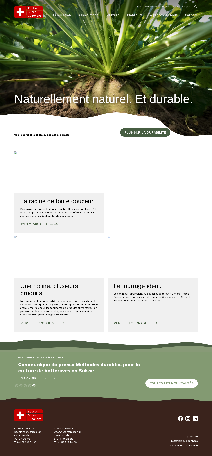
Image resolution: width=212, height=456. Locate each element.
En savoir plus (28, 378)
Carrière (191, 15)
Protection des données (184, 440)
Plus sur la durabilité (145, 132)
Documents (150, 6)
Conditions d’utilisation (184, 445)
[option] (183, 6)
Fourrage (112, 15)
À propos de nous (164, 15)
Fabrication (62, 15)
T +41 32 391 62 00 (25, 442)
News (138, 6)
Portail (175, 6)
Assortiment (88, 15)
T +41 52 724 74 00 (65, 442)
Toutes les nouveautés (172, 383)
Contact (164, 6)
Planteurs (134, 15)
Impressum (191, 436)
